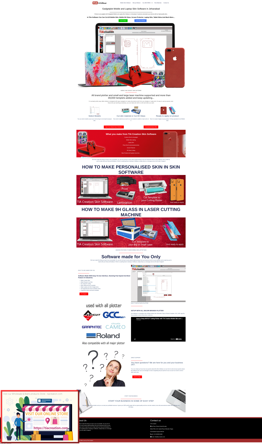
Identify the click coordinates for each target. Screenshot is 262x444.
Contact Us (166, 2)
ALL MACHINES (147, 2)
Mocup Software (136, 2)
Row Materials (157, 2)
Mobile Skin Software (125, 2)
